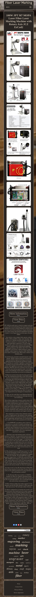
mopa (28, 569)
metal (19, 565)
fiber (19, 575)
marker (21, 538)
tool (27, 560)
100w (17, 562)
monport (10, 562)
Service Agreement (19, 592)
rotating (10, 535)
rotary (26, 534)
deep (16, 569)
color (16, 572)
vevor (19, 535)
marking (21, 545)
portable (11, 566)
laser (25, 552)
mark (26, 566)
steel (19, 549)
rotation (22, 562)
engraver (16, 559)
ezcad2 (11, 546)
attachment (26, 542)
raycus (12, 548)
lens (21, 573)
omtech (16, 556)
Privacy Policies (18, 589)
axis (11, 572)
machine (14, 552)
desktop (26, 572)
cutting (14, 538)
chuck (25, 549)
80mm (10, 569)
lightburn (28, 562)
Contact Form (18, 586)
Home (18, 583)
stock (15, 535)
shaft (22, 569)
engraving (14, 541)
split (22, 556)
